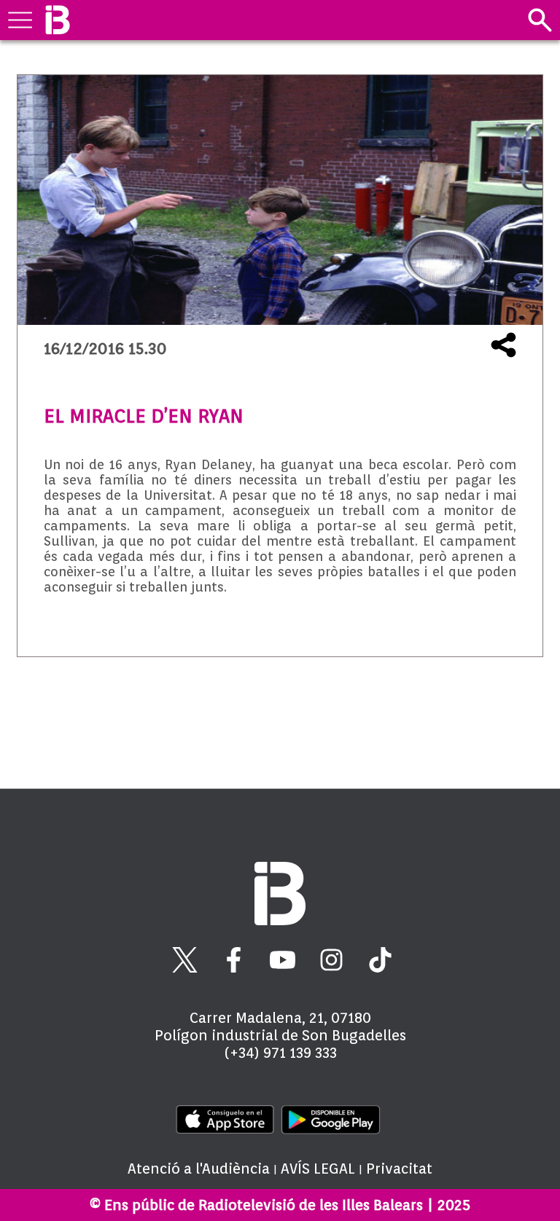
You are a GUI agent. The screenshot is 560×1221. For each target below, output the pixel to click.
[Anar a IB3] (57, 20)
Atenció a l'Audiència (199, 1168)
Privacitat (399, 1168)
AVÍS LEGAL (318, 1168)
